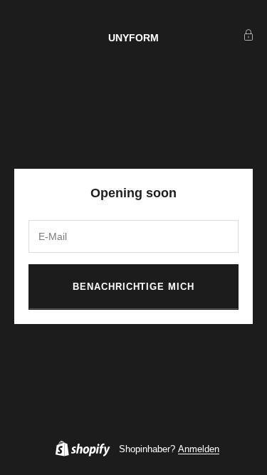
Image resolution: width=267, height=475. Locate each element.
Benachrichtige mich (133, 286)
